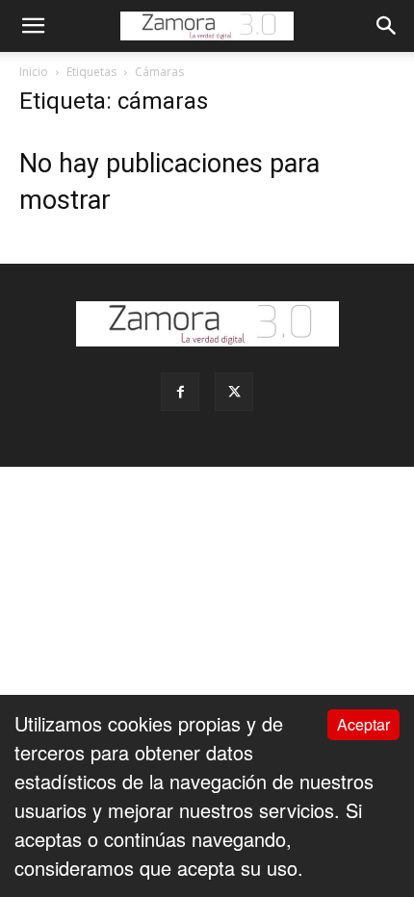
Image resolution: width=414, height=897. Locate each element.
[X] (234, 391)
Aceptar (363, 724)
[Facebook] (180, 391)
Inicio (33, 72)
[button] (33, 26)
